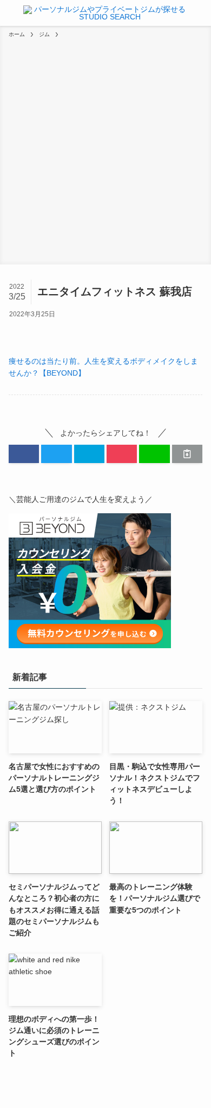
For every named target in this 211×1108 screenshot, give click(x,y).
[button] (24, 454)
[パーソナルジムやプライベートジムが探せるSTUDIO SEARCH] (105, 13)
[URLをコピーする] (187, 454)
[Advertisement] (105, 149)
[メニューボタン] (9, 13)
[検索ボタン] (201, 13)
